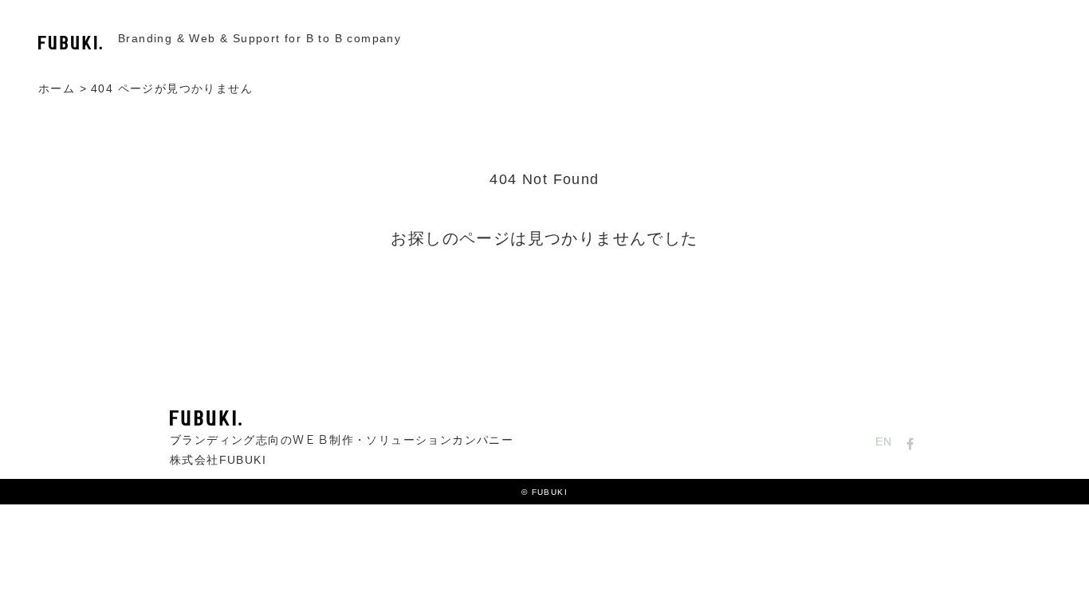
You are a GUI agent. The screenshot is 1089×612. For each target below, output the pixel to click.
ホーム (56, 90)
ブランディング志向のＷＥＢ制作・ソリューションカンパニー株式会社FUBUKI (341, 450)
